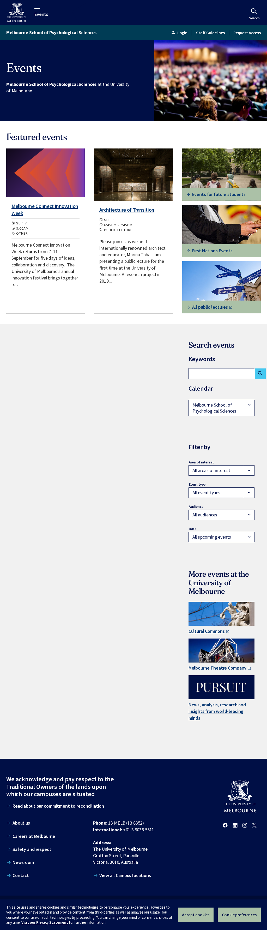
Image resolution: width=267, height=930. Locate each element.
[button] (221, 408)
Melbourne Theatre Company (218, 668)
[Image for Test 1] (45, 172)
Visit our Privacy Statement (44, 922)
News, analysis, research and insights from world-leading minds (217, 711)
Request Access (247, 32)
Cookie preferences (239, 914)
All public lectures (210, 307)
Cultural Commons (207, 631)
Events (41, 14)
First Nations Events (212, 251)
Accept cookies (195, 914)
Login (179, 32)
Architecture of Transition (126, 209)
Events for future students (219, 194)
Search (254, 18)
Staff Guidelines (210, 32)
